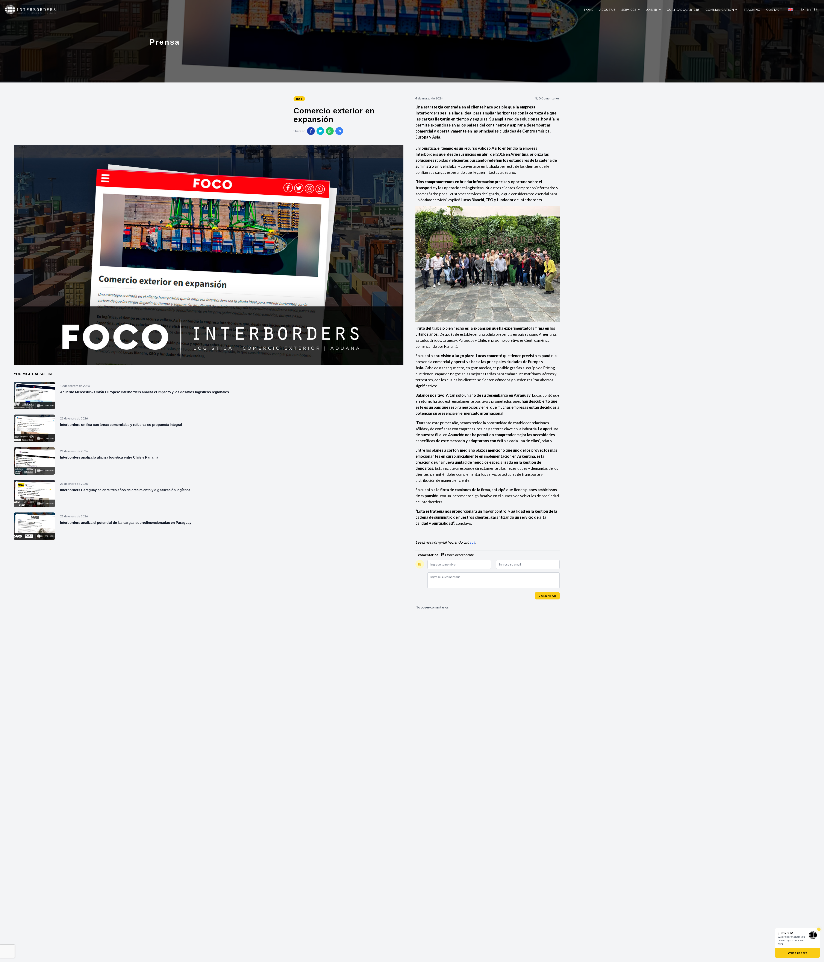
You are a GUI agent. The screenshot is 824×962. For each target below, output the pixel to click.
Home (588, 9)
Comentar (547, 595)
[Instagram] (816, 9)
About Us (607, 9)
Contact (774, 9)
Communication (720, 9)
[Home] (30, 9)
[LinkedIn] (809, 9)
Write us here (797, 952)
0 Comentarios (549, 98)
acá (472, 542)
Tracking (752, 9)
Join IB (652, 9)
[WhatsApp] (802, 9)
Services (629, 9)
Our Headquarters (683, 9)
